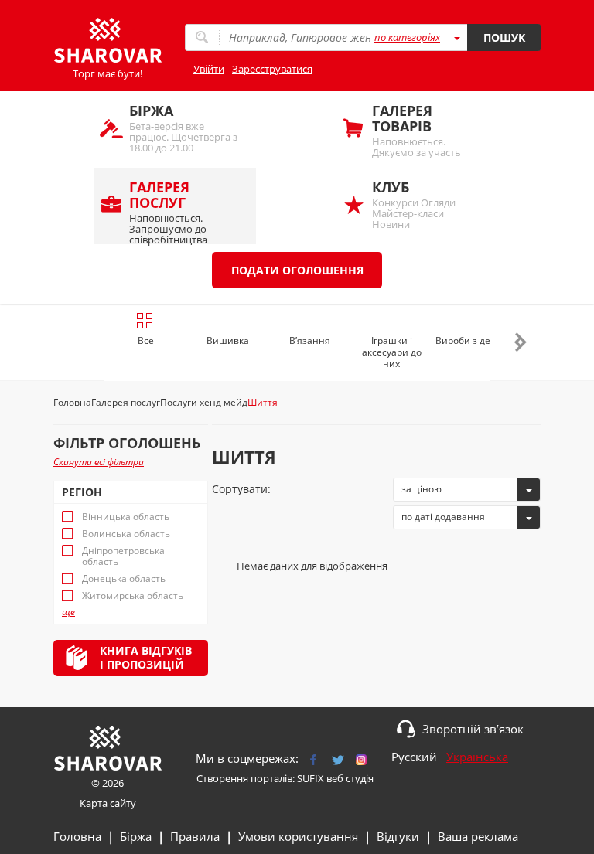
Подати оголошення (297, 270)
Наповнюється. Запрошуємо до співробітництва (168, 211)
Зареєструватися (272, 69)
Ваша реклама (478, 836)
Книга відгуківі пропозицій (146, 657)
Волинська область (126, 534)
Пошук (504, 37)
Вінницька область (125, 517)
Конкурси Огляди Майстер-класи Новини (414, 204)
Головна (77, 836)
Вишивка (228, 340)
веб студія (350, 778)
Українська (477, 757)
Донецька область (124, 579)
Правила (195, 836)
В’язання (309, 340)
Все (146, 340)
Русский (414, 757)
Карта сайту (108, 803)
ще (68, 612)
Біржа (136, 836)
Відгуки (398, 836)
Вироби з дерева (473, 340)
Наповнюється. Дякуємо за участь (416, 130)
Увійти (208, 69)
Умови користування (298, 836)
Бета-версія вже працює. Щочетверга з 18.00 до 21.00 (183, 128)
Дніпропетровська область (123, 556)
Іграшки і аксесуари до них (392, 352)
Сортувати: (241, 488)
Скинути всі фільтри (98, 461)
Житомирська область (132, 596)
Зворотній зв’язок (473, 729)
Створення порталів (244, 778)
